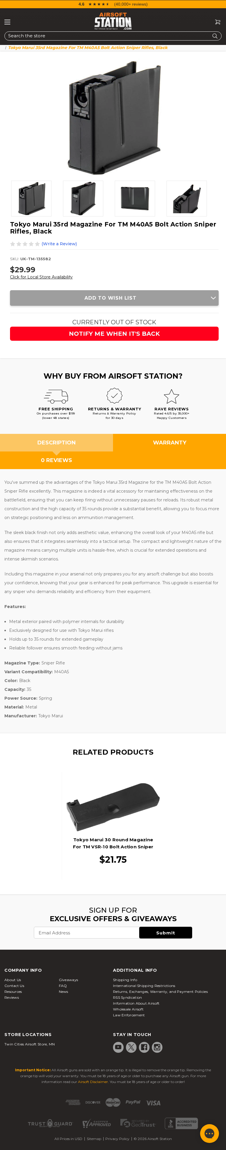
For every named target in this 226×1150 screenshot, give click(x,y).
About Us (12, 980)
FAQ (63, 985)
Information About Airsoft (136, 1003)
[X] (131, 1047)
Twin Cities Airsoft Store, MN (29, 1044)
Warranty (169, 442)
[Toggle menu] (7, 22)
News (63, 991)
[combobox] (113, 36)
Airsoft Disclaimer (93, 1082)
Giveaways (68, 980)
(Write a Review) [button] (59, 243)
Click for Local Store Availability (41, 277)
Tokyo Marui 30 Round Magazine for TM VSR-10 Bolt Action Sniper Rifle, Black (113, 847)
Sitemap (94, 1138)
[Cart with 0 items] (215, 22)
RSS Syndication (127, 997)
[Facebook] (144, 1047)
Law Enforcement (129, 1015)
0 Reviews (56, 460)
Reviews (11, 997)
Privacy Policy (117, 1138)
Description (56, 442)
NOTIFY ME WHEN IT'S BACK (114, 333)
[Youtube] (118, 1047)
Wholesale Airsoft (128, 1009)
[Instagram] (157, 1047)
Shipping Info (125, 980)
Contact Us (14, 985)
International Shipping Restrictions (144, 985)
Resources (13, 991)
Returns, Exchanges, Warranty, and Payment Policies (160, 991)
